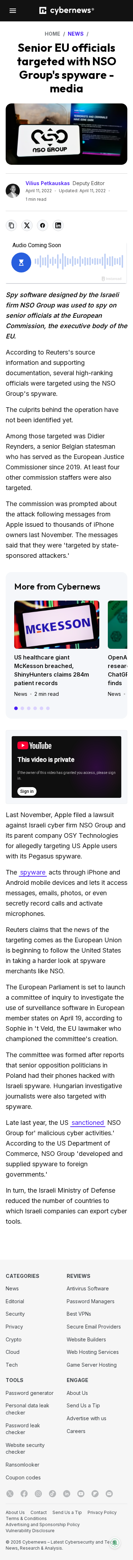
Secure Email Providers (94, 1327)
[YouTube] (81, 1493)
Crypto (14, 1339)
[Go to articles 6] (48, 708)
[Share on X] (27, 225)
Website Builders (86, 1339)
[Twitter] (10, 1493)
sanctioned (88, 1122)
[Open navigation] (13, 11)
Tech (12, 1365)
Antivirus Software (88, 1288)
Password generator (30, 1393)
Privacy (14, 1327)
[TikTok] (52, 1493)
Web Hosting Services (93, 1352)
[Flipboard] (95, 1493)
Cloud (13, 1352)
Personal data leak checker (27, 1409)
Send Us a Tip (83, 1405)
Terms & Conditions (26, 1518)
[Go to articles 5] (41, 708)
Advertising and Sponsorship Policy (43, 1524)
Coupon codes (23, 1477)
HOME (52, 34)
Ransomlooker (22, 1465)
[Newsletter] (109, 1493)
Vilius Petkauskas (48, 183)
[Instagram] (38, 1493)
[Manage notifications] (115, 1543)
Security (15, 1314)
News (20, 694)
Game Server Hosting (92, 1365)
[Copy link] (11, 225)
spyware (32, 872)
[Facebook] (24, 1493)
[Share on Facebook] (42, 225)
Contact (39, 1512)
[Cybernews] (66, 10)
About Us (77, 1393)
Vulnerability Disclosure (30, 1530)
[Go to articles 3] (29, 708)
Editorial (15, 1301)
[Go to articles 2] (22, 708)
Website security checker (25, 1448)
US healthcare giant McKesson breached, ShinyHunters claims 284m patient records (51, 670)
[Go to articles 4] (35, 708)
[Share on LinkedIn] (58, 225)
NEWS (76, 34)
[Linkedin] (66, 1493)
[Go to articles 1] (16, 708)
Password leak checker (23, 1429)
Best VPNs (79, 1314)
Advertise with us (86, 1418)
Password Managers (91, 1301)
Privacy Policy (102, 1512)
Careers (76, 1431)
